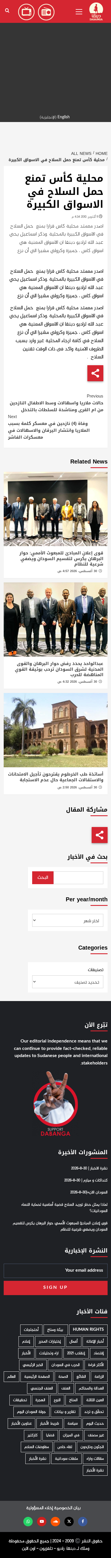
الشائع (81, 1376)
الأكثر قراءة (96, 1365)
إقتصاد (99, 1353)
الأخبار (26, 1353)
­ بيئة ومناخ (55, 1330)
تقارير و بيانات (65, 1412)
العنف (65, 1388)
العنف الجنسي (42, 1388)
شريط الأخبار (49, 1423)
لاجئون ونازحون (92, 1447)
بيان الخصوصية (67, 1508)
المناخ (73, 1400)
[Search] (7, 11)
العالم (11, 1376)
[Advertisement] (55, 55)
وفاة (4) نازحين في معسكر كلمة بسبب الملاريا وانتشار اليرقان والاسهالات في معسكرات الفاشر (49, 427)
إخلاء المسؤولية (39, 1508)
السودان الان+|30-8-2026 (89, 1192)
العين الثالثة (95, 1400)
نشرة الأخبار (37, 1458)
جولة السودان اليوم (31, 1412)
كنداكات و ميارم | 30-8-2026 (86, 1180)
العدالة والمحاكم (91, 1388)
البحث (43, 878)
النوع (57, 1400)
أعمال (73, 1341)
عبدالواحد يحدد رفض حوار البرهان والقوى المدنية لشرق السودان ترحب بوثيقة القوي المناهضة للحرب (59, 669)
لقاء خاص (64, 1447)
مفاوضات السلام (36, 1447)
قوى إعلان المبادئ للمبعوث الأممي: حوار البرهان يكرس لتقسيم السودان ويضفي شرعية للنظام (61, 558)
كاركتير (33, 1435)
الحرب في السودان (66, 1365)
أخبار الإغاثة (95, 1341)
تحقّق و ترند (94, 1412)
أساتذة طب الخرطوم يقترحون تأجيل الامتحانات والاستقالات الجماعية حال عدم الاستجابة (55, 777)
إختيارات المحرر (50, 1341)
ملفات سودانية (66, 1458)
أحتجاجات (31, 1330)
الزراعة (99, 1376)
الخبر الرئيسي (33, 1365)
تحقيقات (20, 1400)
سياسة (72, 1423)
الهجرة (40, 1400)
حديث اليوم (95, 1423)
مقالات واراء (95, 1458)
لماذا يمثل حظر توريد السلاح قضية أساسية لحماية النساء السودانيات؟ (64, 1208)
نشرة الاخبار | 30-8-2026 (89, 1168)
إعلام (26, 1341)
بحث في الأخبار (87, 857)
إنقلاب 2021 (76, 1353)
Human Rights (88, 1330)
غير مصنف (96, 1435)
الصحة (63, 1376)
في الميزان (71, 1435)
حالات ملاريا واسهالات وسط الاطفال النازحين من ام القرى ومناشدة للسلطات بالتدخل (56, 403)
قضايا (50, 1435)
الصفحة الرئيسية (37, 1376)
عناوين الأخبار (21, 1423)
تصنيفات (95, 970)
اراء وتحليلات (49, 1353)
